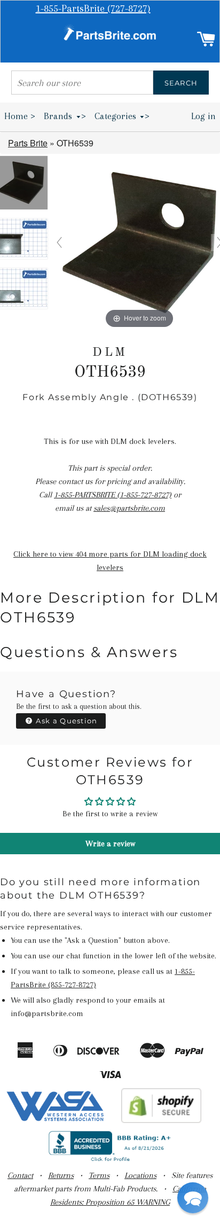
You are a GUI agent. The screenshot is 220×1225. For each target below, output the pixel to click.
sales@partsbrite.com (129, 508)
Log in (203, 116)
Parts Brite (28, 143)
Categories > (122, 116)
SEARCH (181, 83)
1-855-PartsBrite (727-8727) (93, 8)
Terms (99, 1175)
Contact (20, 1175)
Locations (140, 1175)
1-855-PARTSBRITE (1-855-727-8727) (112, 495)
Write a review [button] (110, 843)
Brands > (65, 116)
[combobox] (82, 83)
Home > (19, 116)
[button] (192, 1197)
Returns (61, 1175)
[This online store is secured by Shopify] (161, 1120)
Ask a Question (66, 720)
